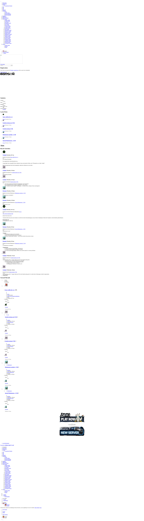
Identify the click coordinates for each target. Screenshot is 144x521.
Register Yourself (3, 72)
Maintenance (9, 364)
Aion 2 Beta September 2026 (8, 213)
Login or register (6, 52)
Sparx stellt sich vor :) (8, 117)
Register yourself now (14, 70)
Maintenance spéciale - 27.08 (9, 134)
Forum (4, 511)
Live (8, 314)
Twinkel (4, 119)
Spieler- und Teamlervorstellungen (13, 296)
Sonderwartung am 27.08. (9, 122)
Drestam (4, 142)
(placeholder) (7, 496)
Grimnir (4, 125)
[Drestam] (4, 188)
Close (40, 507)
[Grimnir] (4, 168)
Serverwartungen (10, 322)
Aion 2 (20, 211)
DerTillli (4, 109)
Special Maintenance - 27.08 (9, 140)
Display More (5, 275)
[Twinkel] (4, 152)
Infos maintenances (10, 372)
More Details (37, 507)
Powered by (7, 445)
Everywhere (2, 64)
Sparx (8, 294)
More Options (5, 514)
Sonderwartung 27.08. (8, 128)
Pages (4, 512)
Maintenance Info (10, 398)
